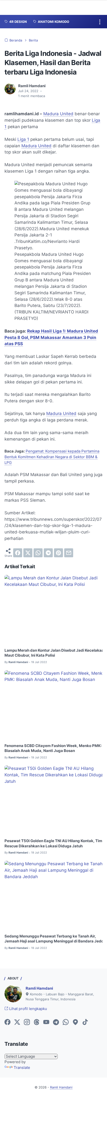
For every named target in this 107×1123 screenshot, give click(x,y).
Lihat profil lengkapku (27, 1009)
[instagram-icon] (27, 1022)
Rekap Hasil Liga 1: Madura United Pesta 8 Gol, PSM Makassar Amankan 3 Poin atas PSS (51, 337)
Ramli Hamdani (39, 988)
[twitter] (27, 552)
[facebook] (17, 552)
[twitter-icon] (17, 1022)
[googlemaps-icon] (75, 1022)
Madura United (58, 113)
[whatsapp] (38, 552)
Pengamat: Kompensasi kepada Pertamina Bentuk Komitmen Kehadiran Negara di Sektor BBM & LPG (51, 457)
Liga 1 (23, 139)
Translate (22, 1067)
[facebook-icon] (7, 1022)
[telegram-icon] (56, 1022)
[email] (68, 552)
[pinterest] (58, 552)
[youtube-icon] (46, 1022)
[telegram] (48, 552)
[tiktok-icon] (85, 1022)
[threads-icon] (37, 1022)
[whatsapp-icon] (66, 1022)
